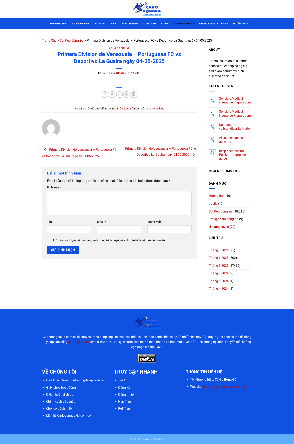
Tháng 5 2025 (219, 266)
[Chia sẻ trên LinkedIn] (134, 94)
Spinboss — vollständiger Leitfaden (235, 126)
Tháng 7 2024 (219, 273)
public (213, 203)
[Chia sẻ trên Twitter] (112, 94)
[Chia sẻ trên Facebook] (105, 94)
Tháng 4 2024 (219, 289)
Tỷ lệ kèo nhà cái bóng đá (88, 23)
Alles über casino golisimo (231, 139)
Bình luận (54, 187)
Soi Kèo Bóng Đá (183, 23)
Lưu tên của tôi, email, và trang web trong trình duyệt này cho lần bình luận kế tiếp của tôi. (109, 240)
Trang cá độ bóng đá (214, 23)
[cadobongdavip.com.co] (147, 9)
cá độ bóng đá (78, 342)
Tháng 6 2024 (219, 281)
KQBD (164, 23)
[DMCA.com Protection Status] (147, 358)
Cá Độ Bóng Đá (56, 23)
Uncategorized (219, 227)
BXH (113, 23)
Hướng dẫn (240, 23)
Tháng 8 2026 (219, 250)
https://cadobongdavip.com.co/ (225, 387)
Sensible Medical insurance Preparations (235, 100)
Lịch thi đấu (129, 23)
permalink (157, 108)
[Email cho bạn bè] (119, 94)
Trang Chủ (49, 40)
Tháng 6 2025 (219, 258)
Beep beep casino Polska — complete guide (232, 154)
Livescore (149, 23)
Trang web (154, 222)
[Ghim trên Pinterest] (126, 94)
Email (101, 222)
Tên (50, 222)
